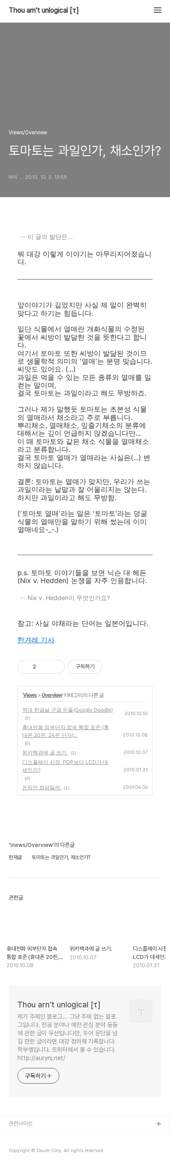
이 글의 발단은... (50, 236)
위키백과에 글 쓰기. (45, 752)
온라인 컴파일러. (41, 787)
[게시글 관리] (55, 666)
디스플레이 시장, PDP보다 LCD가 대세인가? (65, 766)
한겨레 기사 (35, 640)
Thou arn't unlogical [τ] (44, 10)
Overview (51, 695)
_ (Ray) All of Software (37, 1138)
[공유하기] (44, 666)
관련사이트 (21, 1123)
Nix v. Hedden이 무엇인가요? (68, 597)
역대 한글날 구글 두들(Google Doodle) (67, 709)
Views (30, 695)
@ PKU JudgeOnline (35, 1152)
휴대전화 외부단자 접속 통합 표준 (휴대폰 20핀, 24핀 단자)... (65, 731)
